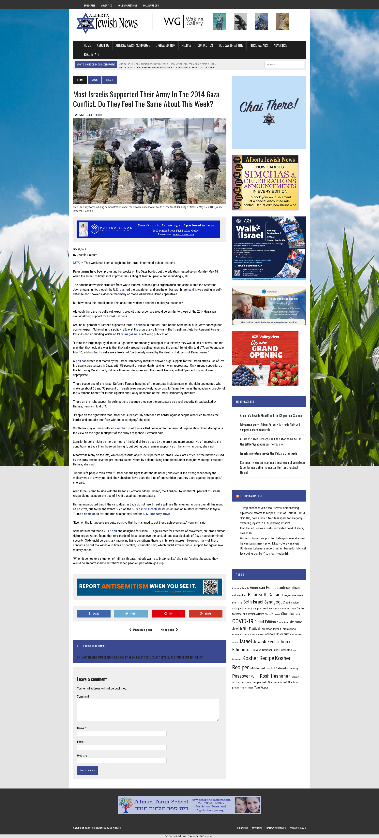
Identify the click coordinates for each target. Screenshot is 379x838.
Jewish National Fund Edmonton (272, 650)
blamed (125, 289)
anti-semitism (289, 587)
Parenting (293, 668)
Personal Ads (259, 45)
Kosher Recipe (258, 658)
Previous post (142, 630)
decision (90, 514)
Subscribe (89, 5)
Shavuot (295, 676)
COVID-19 (242, 621)
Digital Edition (165, 45)
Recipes (186, 45)
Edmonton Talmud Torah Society (247, 634)
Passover (241, 676)
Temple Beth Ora (262, 682)
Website (82, 755)
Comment (83, 696)
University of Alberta (284, 682)
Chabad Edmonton (272, 614)
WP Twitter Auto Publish (176, 836)
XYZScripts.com (207, 836)
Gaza (90, 115)
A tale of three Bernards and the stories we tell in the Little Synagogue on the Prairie (270, 442)
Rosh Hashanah (275, 676)
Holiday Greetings (127, 5)
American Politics (264, 587)
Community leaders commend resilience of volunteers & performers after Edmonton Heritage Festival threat (273, 467)
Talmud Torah (245, 682)
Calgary (248, 608)
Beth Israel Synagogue (264, 602)
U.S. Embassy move (156, 514)
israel (99, 115)
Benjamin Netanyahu (293, 595)
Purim (255, 676)
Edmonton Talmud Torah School (278, 629)
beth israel (237, 602)
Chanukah (288, 613)
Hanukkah (269, 634)
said (191, 289)
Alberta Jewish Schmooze (132, 45)
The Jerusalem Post (250, 496)
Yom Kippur (261, 687)
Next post (167, 630)
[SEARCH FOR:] (284, 64)
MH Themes (115, 828)
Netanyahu (282, 668)
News (95, 80)
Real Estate (91, 54)
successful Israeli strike (149, 509)
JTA (77, 263)
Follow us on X (151, 5)
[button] (149, 572)
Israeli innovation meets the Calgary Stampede (268, 453)
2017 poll (110, 531)
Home (87, 45)
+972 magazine (127, 334)
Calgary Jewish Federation (266, 608)
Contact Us (205, 45)
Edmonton (282, 622)
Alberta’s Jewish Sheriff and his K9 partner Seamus (271, 415)
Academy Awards (240, 588)
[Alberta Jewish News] (110, 23)
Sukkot (235, 682)
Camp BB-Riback (288, 608)
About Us (103, 45)
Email (80, 742)
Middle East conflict (262, 668)
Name (81, 728)
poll (78, 361)
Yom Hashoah (246, 687)
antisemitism (239, 595)
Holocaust (282, 634)
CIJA (298, 614)
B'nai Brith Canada (265, 594)
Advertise (106, 5)
